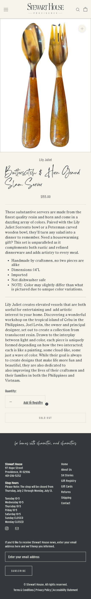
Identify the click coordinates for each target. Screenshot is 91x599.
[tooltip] (46, 404)
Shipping (66, 498)
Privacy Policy (43, 590)
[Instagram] (6, 528)
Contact (65, 503)
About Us (66, 469)
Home (64, 464)
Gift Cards (67, 486)
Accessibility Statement (65, 590)
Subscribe (18, 570)
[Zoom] (82, 28)
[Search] (78, 9)
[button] (21, 402)
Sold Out (45, 417)
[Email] (17, 528)
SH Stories (67, 475)
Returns (66, 492)
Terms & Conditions (24, 590)
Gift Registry (68, 481)
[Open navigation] (6, 9)
